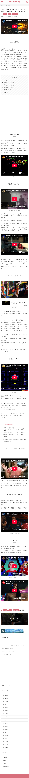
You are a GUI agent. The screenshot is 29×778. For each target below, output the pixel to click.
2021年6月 (5, 717)
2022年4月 (5, 701)
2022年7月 (5, 698)
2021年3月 (5, 726)
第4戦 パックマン (8, 87)
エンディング (7, 92)
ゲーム (9, 14)
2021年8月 (5, 711)
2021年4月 (5, 723)
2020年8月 (5, 747)
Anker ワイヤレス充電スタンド (9, 651)
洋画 (23, 610)
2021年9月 (5, 708)
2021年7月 (5, 714)
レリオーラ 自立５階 (6, 654)
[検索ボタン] (27, 2)
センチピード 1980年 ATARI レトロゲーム (18, 303)
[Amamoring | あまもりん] (14, 2)
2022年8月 (5, 695)
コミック (5, 763)
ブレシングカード (6, 642)
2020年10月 (5, 741)
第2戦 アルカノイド (9, 82)
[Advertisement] (14, 113)
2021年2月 (5, 729)
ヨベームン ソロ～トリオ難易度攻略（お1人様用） (14, 645)
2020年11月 (5, 738)
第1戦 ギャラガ (8, 80)
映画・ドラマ (15, 14)
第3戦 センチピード (9, 85)
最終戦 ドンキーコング (10, 90)
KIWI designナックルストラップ (10, 648)
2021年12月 (5, 704)
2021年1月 (5, 732)
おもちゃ (4, 14)
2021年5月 (5, 720)
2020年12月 (5, 735)
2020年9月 (5, 744)
